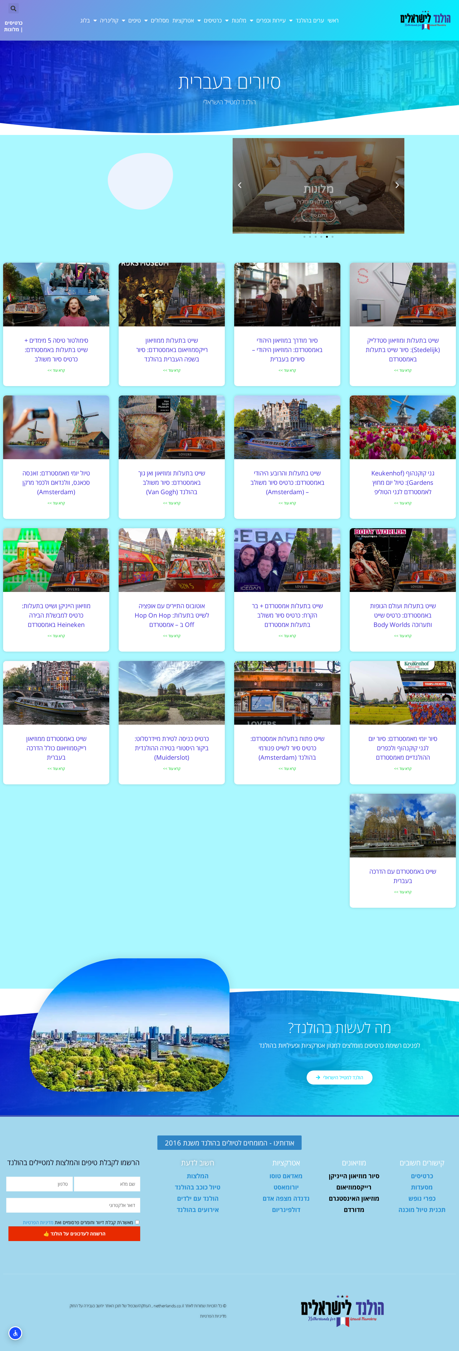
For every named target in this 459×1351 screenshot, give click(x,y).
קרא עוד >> (403, 370)
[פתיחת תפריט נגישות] (15, 1333)
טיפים (134, 20)
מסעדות (422, 1187)
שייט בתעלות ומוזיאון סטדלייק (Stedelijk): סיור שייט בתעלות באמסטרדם (403, 349)
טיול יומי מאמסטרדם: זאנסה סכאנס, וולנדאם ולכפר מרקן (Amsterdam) (56, 482)
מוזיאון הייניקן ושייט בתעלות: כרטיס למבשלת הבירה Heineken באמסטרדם (56, 615)
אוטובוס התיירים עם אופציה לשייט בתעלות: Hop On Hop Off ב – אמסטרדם (172, 615)
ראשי (333, 20)
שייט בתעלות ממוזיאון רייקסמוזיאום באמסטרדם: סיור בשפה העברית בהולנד (172, 349)
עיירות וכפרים (271, 20)
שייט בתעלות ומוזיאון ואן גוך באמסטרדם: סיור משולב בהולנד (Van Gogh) (171, 482)
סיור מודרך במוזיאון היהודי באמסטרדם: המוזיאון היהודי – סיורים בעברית (287, 349)
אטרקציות (183, 20)
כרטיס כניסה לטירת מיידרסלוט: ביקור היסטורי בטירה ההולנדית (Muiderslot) (172, 748)
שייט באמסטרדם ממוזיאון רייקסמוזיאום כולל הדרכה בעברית (56, 748)
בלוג (85, 20)
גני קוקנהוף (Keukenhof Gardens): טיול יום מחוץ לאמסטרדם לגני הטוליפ (402, 482)
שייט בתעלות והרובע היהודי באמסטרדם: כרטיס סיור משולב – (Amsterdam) (287, 482)
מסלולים (160, 20)
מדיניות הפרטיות (38, 1222)
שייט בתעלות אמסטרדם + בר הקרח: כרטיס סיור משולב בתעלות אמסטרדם (287, 615)
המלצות (198, 1176)
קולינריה (109, 20)
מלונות (239, 20)
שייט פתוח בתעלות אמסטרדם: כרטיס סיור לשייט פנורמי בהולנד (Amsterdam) (287, 748)
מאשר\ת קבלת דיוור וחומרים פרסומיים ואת (78, 1222)
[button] (13, 8)
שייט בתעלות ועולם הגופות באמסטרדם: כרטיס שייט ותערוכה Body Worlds (403, 615)
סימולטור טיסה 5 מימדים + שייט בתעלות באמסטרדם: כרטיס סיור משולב (56, 349)
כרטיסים (213, 20)
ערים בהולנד (310, 20)
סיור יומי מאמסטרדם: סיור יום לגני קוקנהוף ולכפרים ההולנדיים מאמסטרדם (402, 748)
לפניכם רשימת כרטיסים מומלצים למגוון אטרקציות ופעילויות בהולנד (339, 1045)
